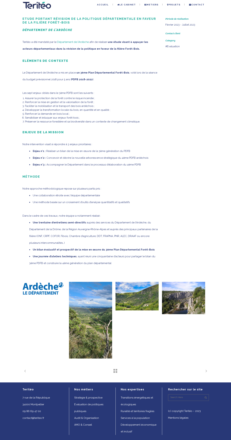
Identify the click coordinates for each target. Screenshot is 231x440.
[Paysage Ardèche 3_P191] (183, 298)
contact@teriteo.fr (33, 418)
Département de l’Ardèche (73, 42)
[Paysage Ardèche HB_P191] (90, 320)
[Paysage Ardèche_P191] (137, 296)
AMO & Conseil (83, 424)
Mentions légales (178, 417)
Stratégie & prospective (88, 397)
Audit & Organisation (86, 418)
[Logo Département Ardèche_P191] (44, 288)
